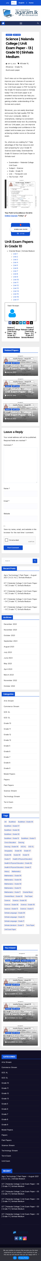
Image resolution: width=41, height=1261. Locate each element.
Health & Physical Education (22, 859)
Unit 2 (15, 257)
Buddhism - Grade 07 (12, 826)
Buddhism (12, 822)
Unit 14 (16, 291)
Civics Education (10, 842)
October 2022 (9, 686)
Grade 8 (7, 763)
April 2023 (8, 669)
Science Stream (10, 791)
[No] (38, 1254)
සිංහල (14, 3)
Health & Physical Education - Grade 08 (18, 863)
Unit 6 (15, 268)
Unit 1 (15, 254)
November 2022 (10, 680)
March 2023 (9, 675)
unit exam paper (10, 929)
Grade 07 (27, 851)
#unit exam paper (13, 70)
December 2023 (10, 624)
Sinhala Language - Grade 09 (15, 913)
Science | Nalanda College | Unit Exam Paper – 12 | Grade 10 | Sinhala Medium (27, 332)
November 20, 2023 (14, 994)
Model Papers (9, 774)
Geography (8, 851)
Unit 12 (16, 285)
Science (7, 900)
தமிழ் (7, 3)
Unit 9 (15, 277)
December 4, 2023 (14, 970)
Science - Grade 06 (19, 900)
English (21, 3)
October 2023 (9, 635)
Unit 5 (15, 265)
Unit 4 (15, 262)
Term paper (30, 925)
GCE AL (7, 712)
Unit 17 (16, 300)
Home (31, 3)
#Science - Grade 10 (14, 67)
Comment (8, 445)
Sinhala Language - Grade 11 (14, 921)
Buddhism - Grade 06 (25, 822)
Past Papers (9, 785)
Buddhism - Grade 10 (12, 838)
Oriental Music (28, 892)
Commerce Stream (11, 706)
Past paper (28, 896)
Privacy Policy (23, 1258)
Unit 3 (15, 260)
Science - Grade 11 (26, 909)
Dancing (21, 842)
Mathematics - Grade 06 (13, 875)
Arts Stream (9, 701)
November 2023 (10, 630)
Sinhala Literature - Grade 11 (14, 925)
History (7, 871)
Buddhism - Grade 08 (12, 830)
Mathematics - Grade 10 (13, 888)
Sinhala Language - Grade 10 (14, 917)
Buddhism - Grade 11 (28, 838)
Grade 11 (8, 363)
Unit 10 (16, 280)
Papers (7, 779)
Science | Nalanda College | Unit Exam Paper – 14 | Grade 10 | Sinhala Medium (13, 332)
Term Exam (8, 802)
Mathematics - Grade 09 (13, 884)
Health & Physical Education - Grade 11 (18, 867)
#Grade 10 (24, 63)
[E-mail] (8, 320)
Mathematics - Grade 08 (13, 880)
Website (7, 514)
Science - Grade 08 (11, 904)
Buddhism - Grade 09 (12, 834)
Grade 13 (7, 740)
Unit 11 (15, 282)
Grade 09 (17, 855)
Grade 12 (7, 734)
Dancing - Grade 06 (11, 846)
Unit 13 (16, 288)
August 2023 (9, 647)
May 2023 (8, 663)
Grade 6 (7, 751)
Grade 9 (7, 768)
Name (7, 488)
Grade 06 (18, 851)
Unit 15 (16, 294)
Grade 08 (8, 855)
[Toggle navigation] (21, 23)
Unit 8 (15, 274)
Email (6, 501)
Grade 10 (9, 34)
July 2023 (8, 652)
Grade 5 (7, 746)
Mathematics (16, 871)
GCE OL (7, 718)
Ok (15, 1258)
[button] (38, 23)
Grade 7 (7, 757)
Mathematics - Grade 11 (12, 892)
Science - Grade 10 (11, 909)
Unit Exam (17, 34)
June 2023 (8, 658)
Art (5, 822)
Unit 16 (16, 297)
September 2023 (10, 641)
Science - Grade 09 (28, 904)
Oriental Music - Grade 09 (13, 896)
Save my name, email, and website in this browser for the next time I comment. (20, 531)
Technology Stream (12, 796)
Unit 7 (15, 271)
